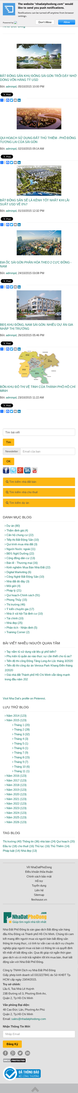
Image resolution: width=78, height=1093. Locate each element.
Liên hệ (39, 890)
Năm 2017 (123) (16, 780)
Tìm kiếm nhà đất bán (22, 481)
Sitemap (39, 894)
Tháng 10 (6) (21, 766)
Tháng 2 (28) (21, 729)
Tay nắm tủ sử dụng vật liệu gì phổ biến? (31, 651)
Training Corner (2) (18, 632)
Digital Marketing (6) (18, 572)
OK (8, 461)
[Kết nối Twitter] (13, 470)
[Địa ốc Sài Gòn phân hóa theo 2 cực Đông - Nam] (39, 243)
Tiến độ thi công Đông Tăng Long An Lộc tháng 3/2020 (39, 661)
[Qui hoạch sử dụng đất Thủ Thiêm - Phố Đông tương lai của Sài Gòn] (39, 118)
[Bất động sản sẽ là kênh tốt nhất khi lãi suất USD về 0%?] (39, 181)
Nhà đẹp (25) (14, 622)
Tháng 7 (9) (20, 752)
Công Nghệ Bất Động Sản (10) (25, 576)
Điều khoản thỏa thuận (39, 871)
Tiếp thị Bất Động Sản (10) (22, 539)
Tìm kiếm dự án (19, 502)
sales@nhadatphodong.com (28, 1018)
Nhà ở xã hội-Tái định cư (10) (24, 613)
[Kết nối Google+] (20, 470)
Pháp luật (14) (11, 850)
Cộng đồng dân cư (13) (20, 558)
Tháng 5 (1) (20, 743)
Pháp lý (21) (13, 590)
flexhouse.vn (39, 899)
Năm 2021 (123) (16, 799)
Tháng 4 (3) (20, 738)
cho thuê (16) (26, 846)
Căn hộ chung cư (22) (20, 535)
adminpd (11, 86)
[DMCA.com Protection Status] (14, 1060)
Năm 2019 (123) (16, 789)
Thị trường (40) (12, 841)
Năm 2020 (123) (16, 794)
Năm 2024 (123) (16, 812)
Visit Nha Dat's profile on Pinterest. (24, 698)
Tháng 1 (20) (21, 725)
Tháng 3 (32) (21, 734)
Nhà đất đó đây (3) (17, 581)
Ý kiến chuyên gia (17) (20, 609)
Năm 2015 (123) (16, 720)
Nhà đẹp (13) (29, 850)
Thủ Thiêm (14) (60, 846)
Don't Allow (44, 22)
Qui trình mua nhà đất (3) (21, 544)
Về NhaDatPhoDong (39, 867)
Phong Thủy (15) (16, 599)
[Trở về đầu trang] (35, 1089)
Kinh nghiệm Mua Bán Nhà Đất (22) (28, 567)
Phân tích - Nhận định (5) (21, 627)
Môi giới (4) (13, 586)
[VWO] (18, 22)
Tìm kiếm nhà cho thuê (23, 492)
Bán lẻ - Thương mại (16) (22, 562)
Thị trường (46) (15, 604)
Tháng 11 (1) (21, 771)
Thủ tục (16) (42, 846)
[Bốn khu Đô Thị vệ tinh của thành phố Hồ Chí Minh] (39, 367)
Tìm (8, 442)
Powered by (8, 22)
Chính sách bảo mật (39, 876)
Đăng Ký (12, 1044)
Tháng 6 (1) (20, 748)
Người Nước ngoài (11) (20, 549)
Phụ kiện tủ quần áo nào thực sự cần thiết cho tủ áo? (39, 656)
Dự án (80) (13, 525)
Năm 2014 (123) (16, 715)
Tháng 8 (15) (21, 757)
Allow (67, 22)
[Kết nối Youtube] (34, 470)
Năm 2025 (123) (16, 817)
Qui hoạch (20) (65, 841)
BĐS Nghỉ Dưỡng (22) (20, 553)
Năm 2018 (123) (16, 785)
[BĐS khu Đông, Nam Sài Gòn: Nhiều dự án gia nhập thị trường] (39, 305)
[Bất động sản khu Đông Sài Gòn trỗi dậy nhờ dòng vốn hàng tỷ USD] (39, 56)
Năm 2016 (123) (16, 775)
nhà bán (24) (48, 841)
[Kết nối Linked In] (27, 470)
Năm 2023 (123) (16, 808)
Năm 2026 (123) (16, 822)
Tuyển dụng (39, 885)
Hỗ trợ (39, 881)
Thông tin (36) (30, 841)
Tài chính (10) (14, 618)
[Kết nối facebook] (6, 470)
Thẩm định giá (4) (17, 530)
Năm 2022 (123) (16, 803)
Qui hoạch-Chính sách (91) (23, 595)
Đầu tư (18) (10, 846)
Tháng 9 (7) (20, 761)
